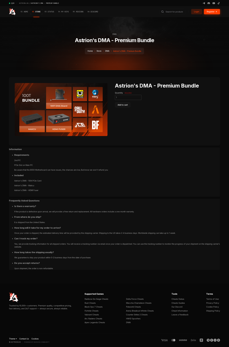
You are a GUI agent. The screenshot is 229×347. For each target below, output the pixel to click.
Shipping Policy (213, 311)
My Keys (63, 11)
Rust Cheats (90, 303)
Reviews (78, 11)
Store (36, 11)
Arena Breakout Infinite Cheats (140, 311)
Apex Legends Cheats (95, 322)
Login (196, 11)
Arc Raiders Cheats (93, 318)
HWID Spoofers (133, 318)
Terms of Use (212, 299)
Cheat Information (179, 311)
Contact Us (24, 339)
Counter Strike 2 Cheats (137, 314)
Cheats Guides (178, 303)
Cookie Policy (212, 307)
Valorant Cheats (92, 314)
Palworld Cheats (133, 307)
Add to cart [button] (123, 105)
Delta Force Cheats (135, 299)
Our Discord (176, 307)
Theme (12, 339)
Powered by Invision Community (36, 342)
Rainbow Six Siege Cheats (96, 299)
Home (24, 11)
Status (49, 11)
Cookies (35, 339)
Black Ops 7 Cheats (94, 307)
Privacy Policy (212, 303)
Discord (93, 11)
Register (210, 11)
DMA (107, 51)
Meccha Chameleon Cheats (138, 303)
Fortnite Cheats (91, 311)
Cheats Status (177, 299)
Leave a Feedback (179, 314)
